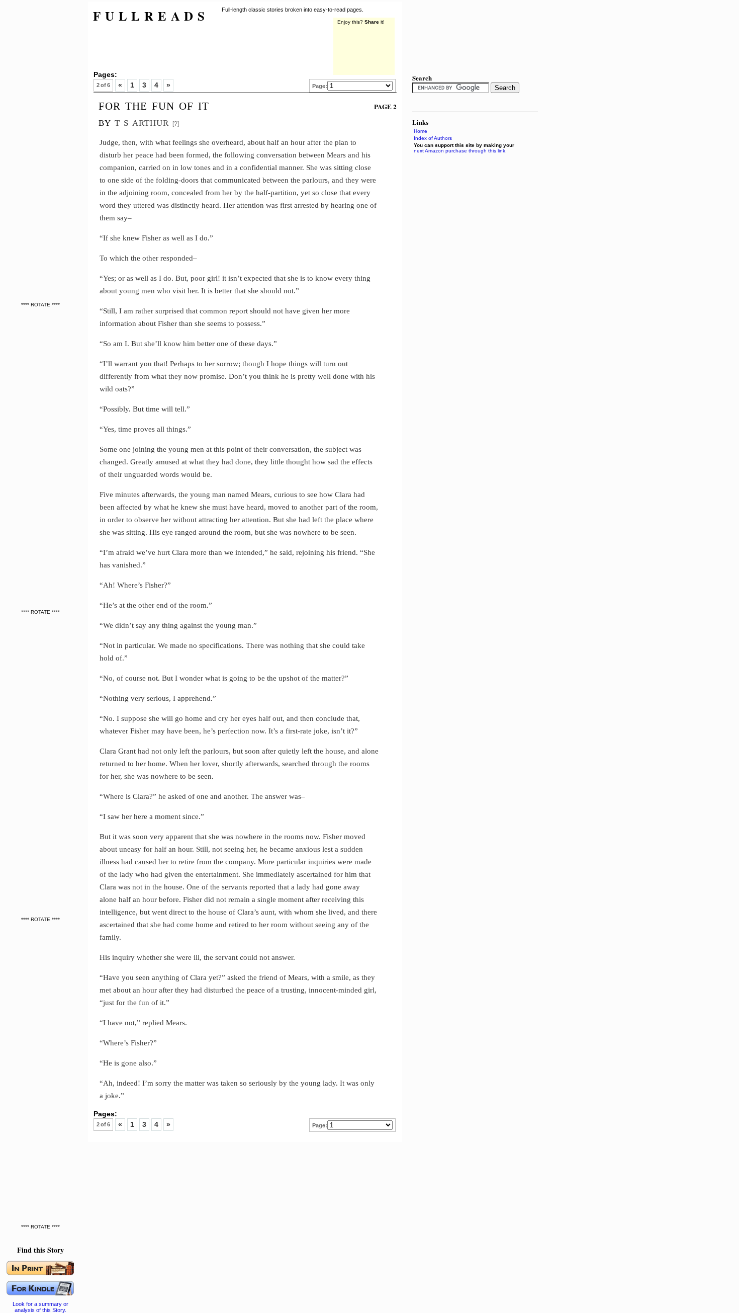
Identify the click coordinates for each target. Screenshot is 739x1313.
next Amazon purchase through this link (459, 150)
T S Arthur (142, 121)
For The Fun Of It (154, 104)
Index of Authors (433, 138)
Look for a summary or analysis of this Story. (40, 1307)
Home (420, 131)
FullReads (151, 16)
